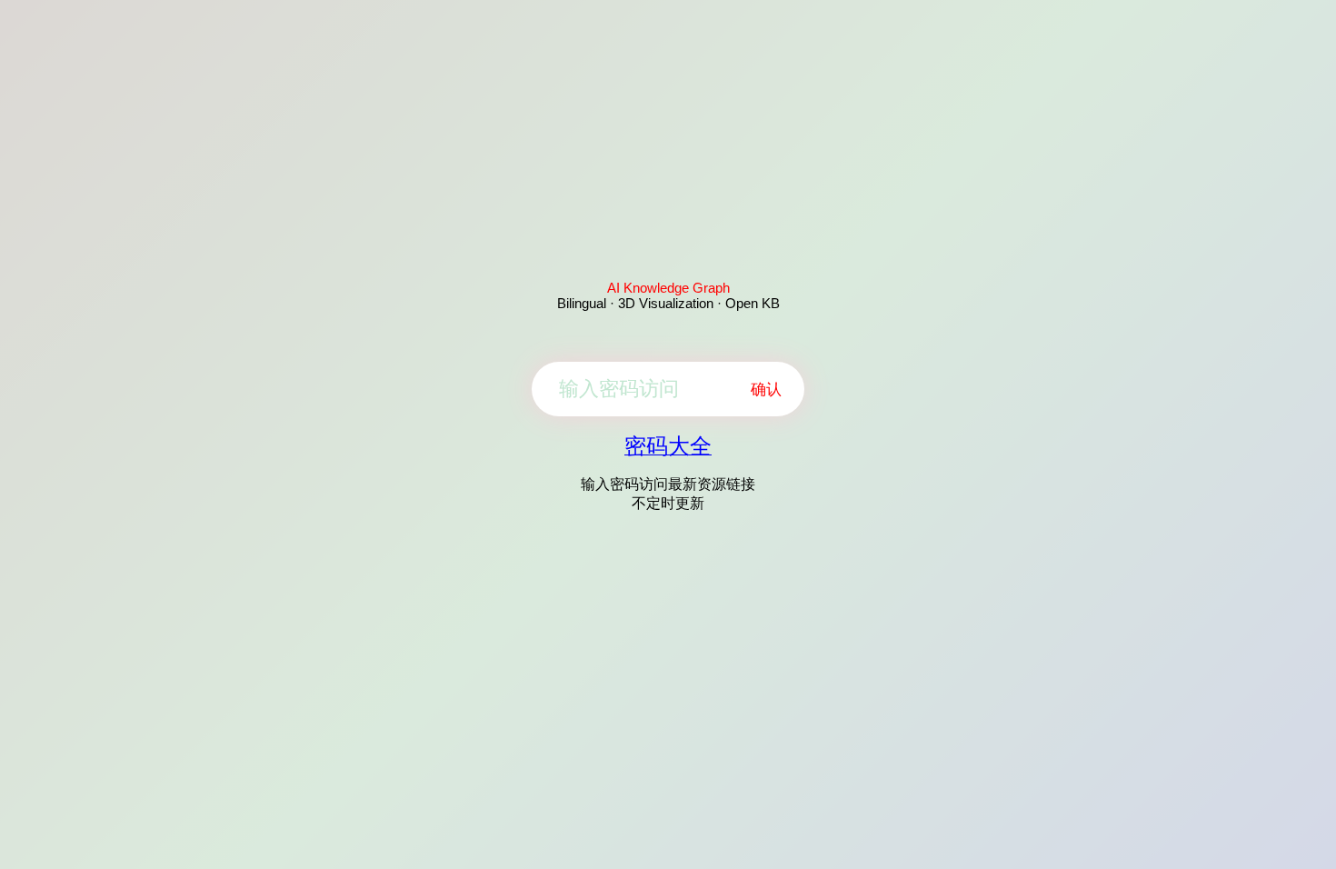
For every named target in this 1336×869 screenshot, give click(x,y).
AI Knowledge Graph (668, 287)
